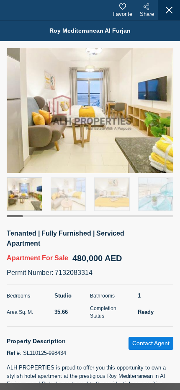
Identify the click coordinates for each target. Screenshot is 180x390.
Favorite (122, 14)
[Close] (169, 10)
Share (147, 14)
